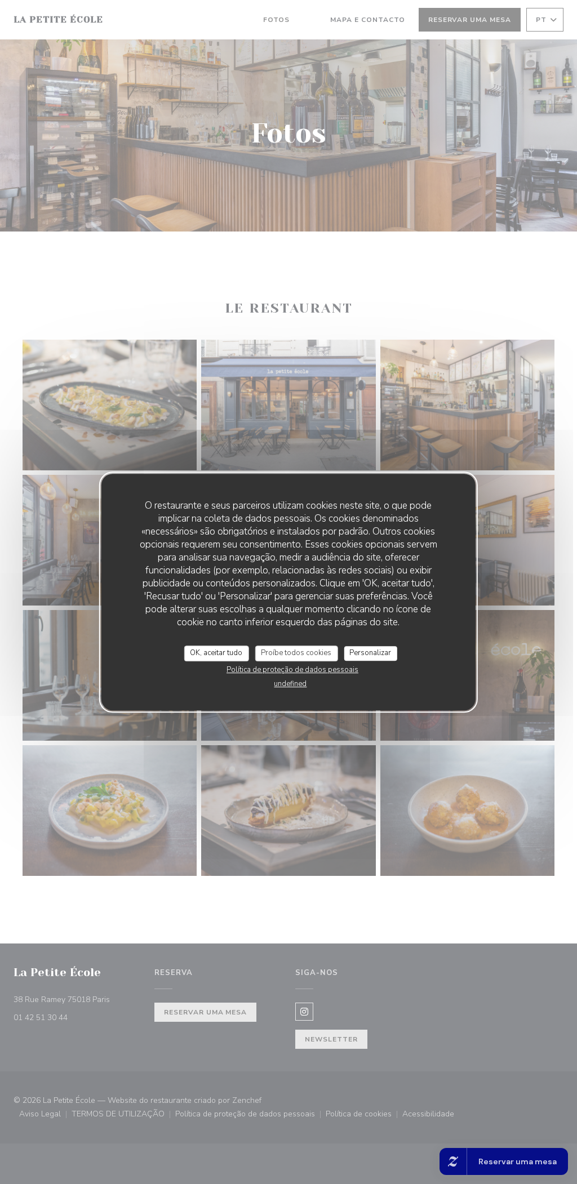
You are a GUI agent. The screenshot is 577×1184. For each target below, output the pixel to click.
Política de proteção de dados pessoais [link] (292, 670)
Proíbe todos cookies (296, 653)
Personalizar (370, 653)
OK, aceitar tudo (216, 653)
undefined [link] (290, 684)
